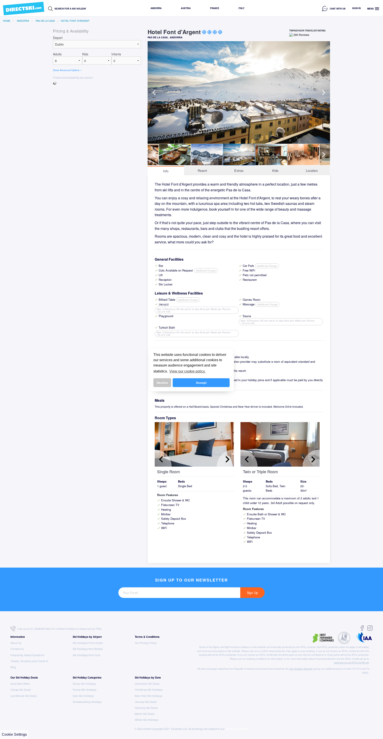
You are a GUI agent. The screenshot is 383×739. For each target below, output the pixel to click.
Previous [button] (154, 92)
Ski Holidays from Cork (86, 655)
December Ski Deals (147, 683)
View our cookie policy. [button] (187, 371)
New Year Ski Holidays (148, 696)
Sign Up (252, 592)
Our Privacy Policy (146, 643)
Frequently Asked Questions (27, 655)
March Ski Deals (144, 714)
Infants (116, 54)
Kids (85, 54)
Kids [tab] (275, 170)
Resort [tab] (202, 170)
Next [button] (323, 92)
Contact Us (17, 649)
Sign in (356, 8)
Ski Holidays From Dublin (88, 643)
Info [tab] (165, 171)
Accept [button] (201, 382)
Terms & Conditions (147, 637)
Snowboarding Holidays (87, 702)
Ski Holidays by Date (148, 677)
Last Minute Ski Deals (23, 696)
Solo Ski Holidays (83, 696)
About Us (15, 643)
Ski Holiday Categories (87, 677)
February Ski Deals (146, 708)
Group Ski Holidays (84, 683)
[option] (239, 92)
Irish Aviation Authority (301, 668)
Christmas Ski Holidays (149, 689)
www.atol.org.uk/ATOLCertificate (351, 662)
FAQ (98, 628)
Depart (58, 37)
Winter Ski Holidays (146, 720)
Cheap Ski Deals (20, 689)
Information (17, 637)
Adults (57, 54)
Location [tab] (312, 170)
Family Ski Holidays (84, 689)
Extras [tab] (238, 170)
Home (6, 20)
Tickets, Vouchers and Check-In (29, 661)
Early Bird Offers (20, 683)
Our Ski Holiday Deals (24, 677)
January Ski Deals (146, 702)
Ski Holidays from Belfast (88, 649)
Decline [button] (162, 382)
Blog (13, 667)
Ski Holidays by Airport (87, 637)
